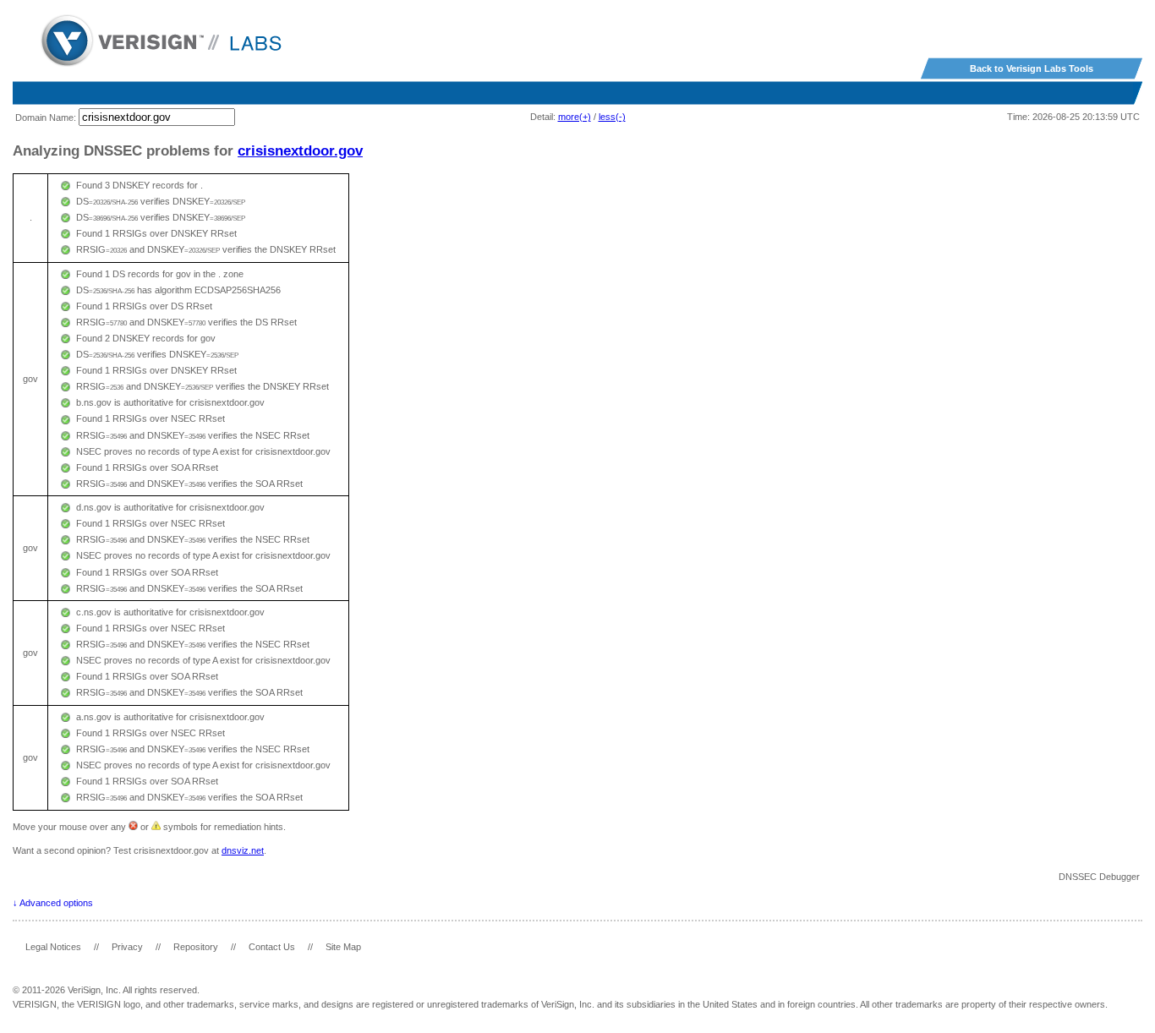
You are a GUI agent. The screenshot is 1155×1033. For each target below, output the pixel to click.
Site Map (343, 947)
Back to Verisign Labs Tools (1031, 68)
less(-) (612, 117)
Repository (195, 947)
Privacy (127, 947)
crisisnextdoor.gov (300, 150)
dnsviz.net (243, 850)
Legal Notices (53, 947)
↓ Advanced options (53, 903)
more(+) (574, 117)
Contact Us (272, 947)
